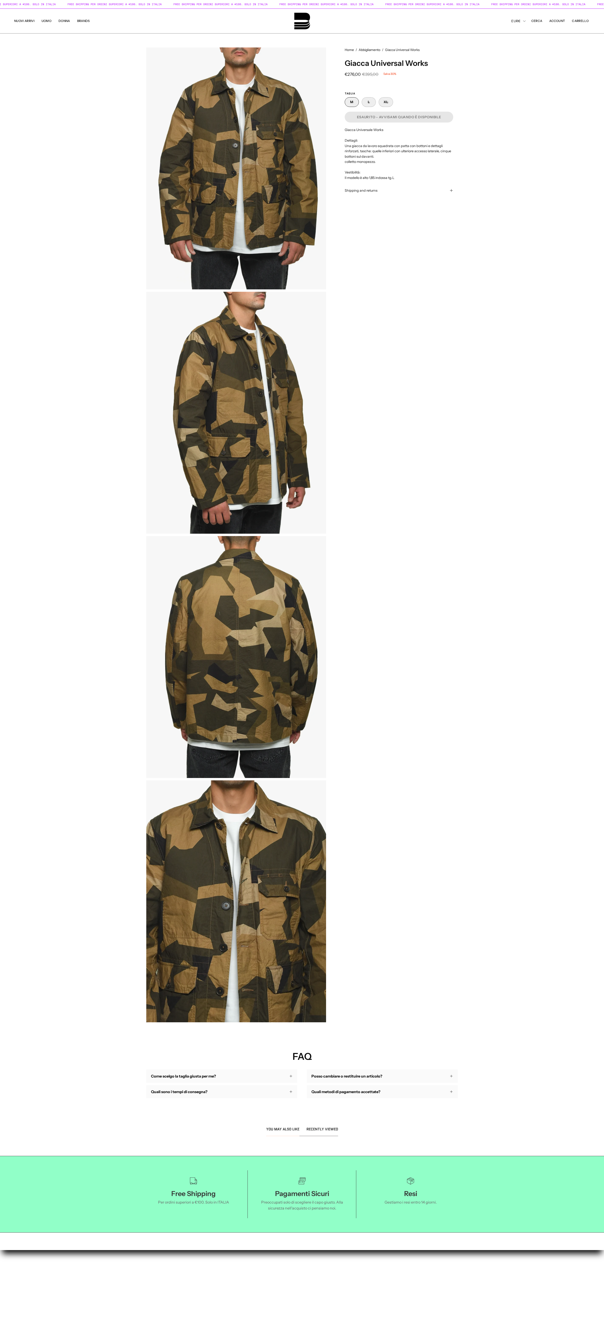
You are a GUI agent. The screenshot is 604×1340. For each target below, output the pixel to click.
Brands (20, 1291)
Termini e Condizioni (149, 1268)
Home (349, 50)
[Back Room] (302, 21)
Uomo (19, 1276)
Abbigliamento (369, 50)
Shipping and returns (361, 190)
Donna (20, 1283)
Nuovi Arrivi (24, 1268)
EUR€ (515, 21)
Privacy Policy (143, 1276)
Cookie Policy (143, 1283)
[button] (24, 21)
